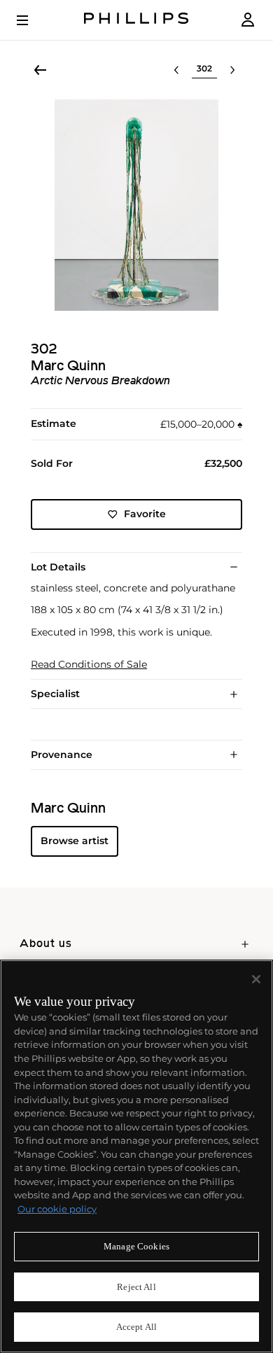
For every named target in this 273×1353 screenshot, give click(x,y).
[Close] (256, 979)
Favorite (145, 513)
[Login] (247, 20)
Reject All (136, 1287)
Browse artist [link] (74, 840)
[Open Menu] (32, 20)
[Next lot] (232, 70)
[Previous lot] (176, 70)
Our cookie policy (57, 1208)
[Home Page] (136, 20)
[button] (136, 205)
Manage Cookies (136, 1246)
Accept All (136, 1327)
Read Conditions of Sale (89, 665)
